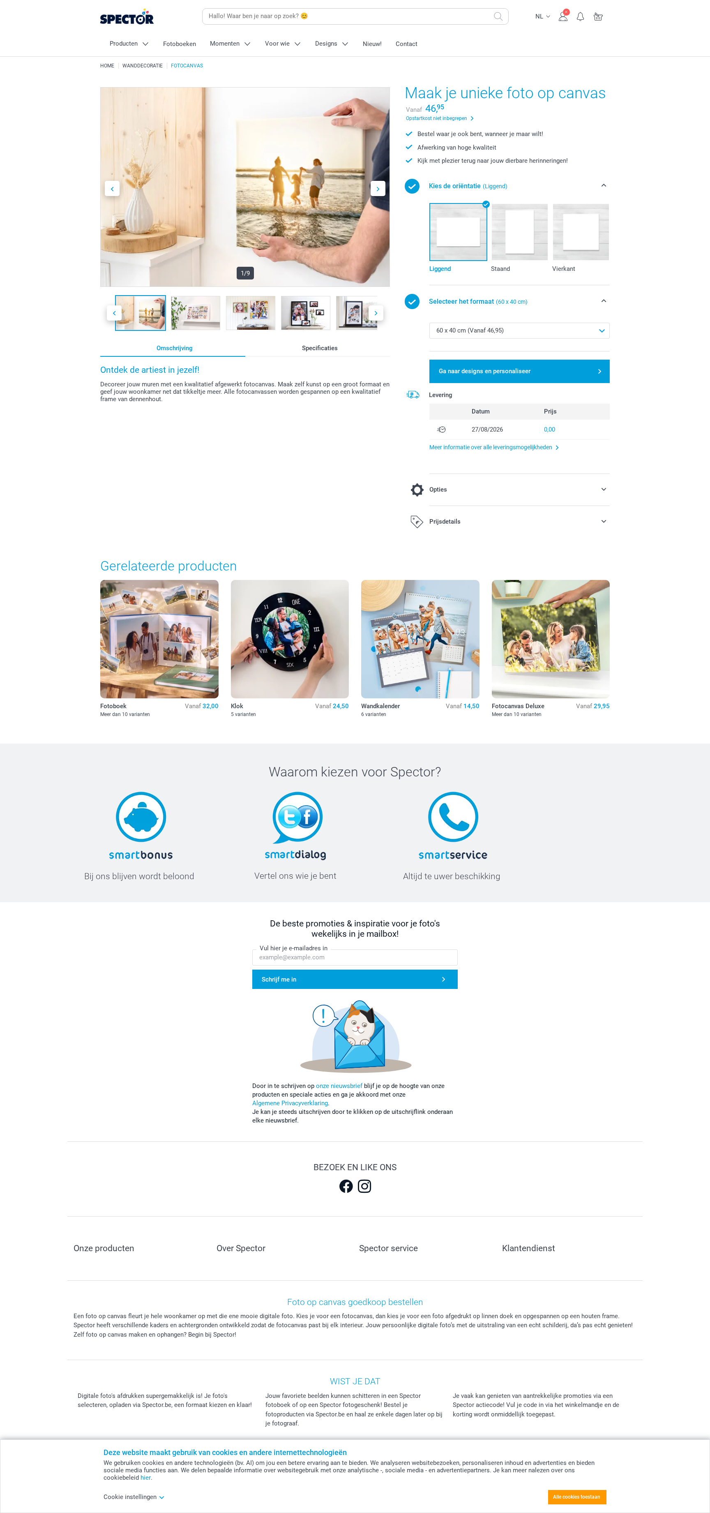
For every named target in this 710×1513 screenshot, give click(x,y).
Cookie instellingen (130, 1497)
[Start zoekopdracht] (498, 16)
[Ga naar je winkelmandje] (598, 16)
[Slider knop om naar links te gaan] (112, 188)
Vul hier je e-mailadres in (293, 948)
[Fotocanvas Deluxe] (551, 639)
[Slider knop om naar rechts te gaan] (378, 188)
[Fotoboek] (159, 639)
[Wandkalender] (420, 639)
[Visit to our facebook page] (346, 1186)
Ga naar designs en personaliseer (484, 371)
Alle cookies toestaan (576, 1497)
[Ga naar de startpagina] (140, 16)
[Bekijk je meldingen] (581, 16)
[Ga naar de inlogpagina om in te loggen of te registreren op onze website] (563, 16)
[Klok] (290, 639)
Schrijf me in (279, 979)
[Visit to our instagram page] (364, 1186)
